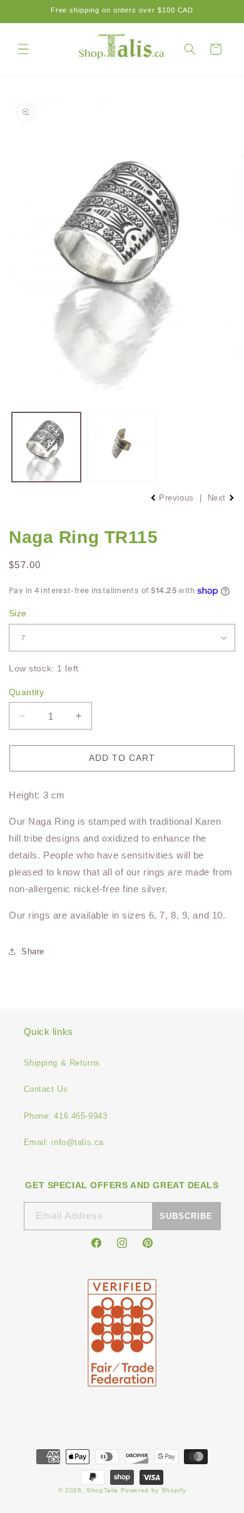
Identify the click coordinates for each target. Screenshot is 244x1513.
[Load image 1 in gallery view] (46, 447)
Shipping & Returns (62, 1062)
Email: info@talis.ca (64, 1142)
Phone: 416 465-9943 (66, 1116)
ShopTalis (102, 1490)
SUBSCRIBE (186, 1216)
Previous (176, 497)
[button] (23, 49)
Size (18, 613)
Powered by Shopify (153, 1490)
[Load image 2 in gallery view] (121, 447)
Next (218, 497)
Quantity (26, 692)
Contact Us (46, 1089)
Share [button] (32, 951)
